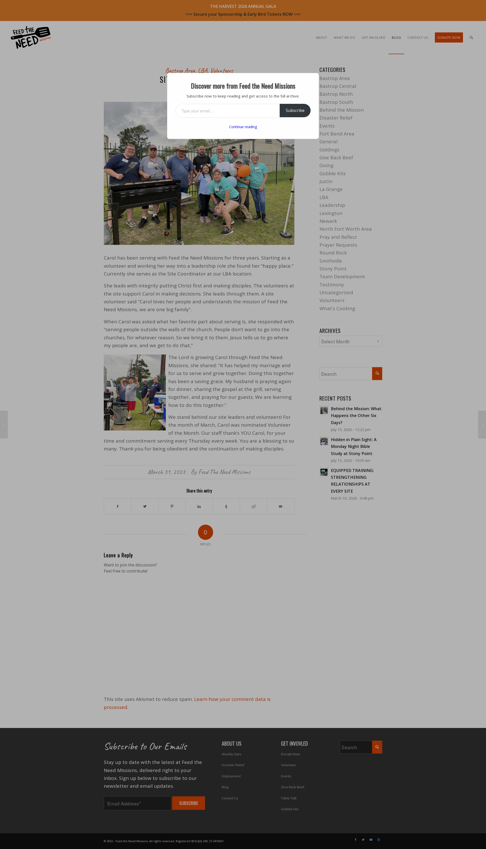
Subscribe (295, 110)
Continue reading (243, 126)
